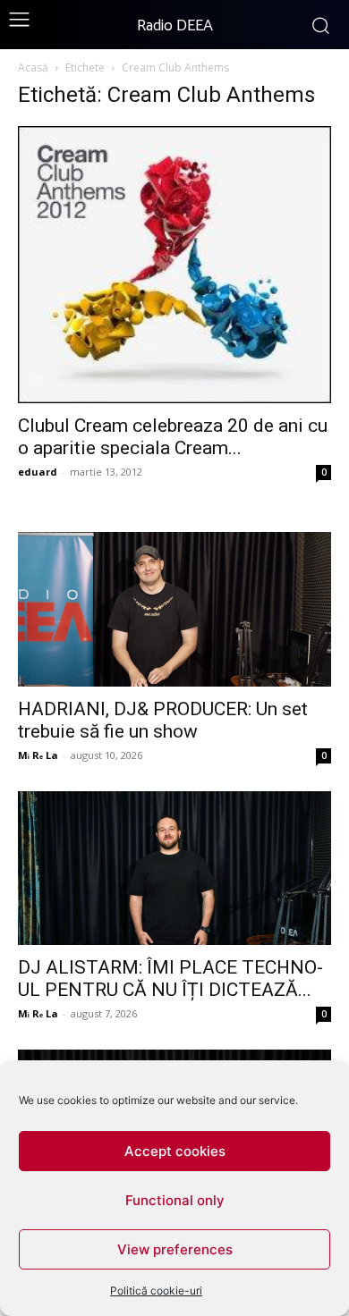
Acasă (33, 67)
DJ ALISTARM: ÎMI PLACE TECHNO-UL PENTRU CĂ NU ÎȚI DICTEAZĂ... (170, 978)
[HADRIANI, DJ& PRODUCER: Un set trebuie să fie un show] (174, 609)
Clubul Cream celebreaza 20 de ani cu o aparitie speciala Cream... (173, 437)
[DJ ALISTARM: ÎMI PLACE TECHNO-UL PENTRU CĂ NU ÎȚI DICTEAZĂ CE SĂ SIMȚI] (174, 868)
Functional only (175, 1200)
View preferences (175, 1249)
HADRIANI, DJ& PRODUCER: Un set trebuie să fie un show (163, 720)
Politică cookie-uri (156, 1290)
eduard (37, 471)
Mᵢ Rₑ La (38, 755)
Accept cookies (175, 1151)
